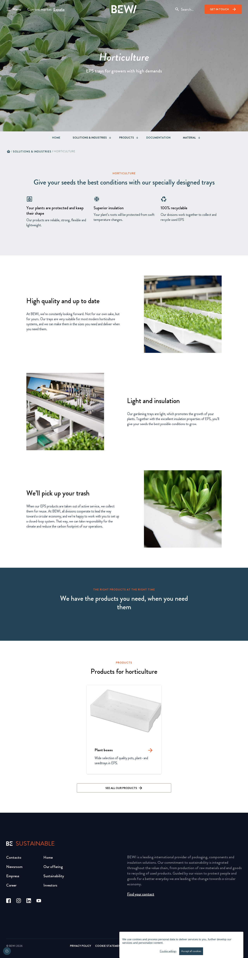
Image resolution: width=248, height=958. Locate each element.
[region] (181, 945)
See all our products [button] (121, 788)
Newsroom (14, 867)
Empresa (12, 876)
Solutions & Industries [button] (90, 138)
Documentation (158, 138)
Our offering (53, 867)
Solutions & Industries (32, 151)
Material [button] (189, 138)
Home (56, 138)
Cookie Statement (108, 946)
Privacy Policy (80, 946)
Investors (50, 885)
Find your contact (140, 894)
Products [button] (126, 138)
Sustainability (53, 876)
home (8, 151)
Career (11, 885)
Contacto (13, 857)
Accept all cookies (191, 951)
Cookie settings (168, 951)
